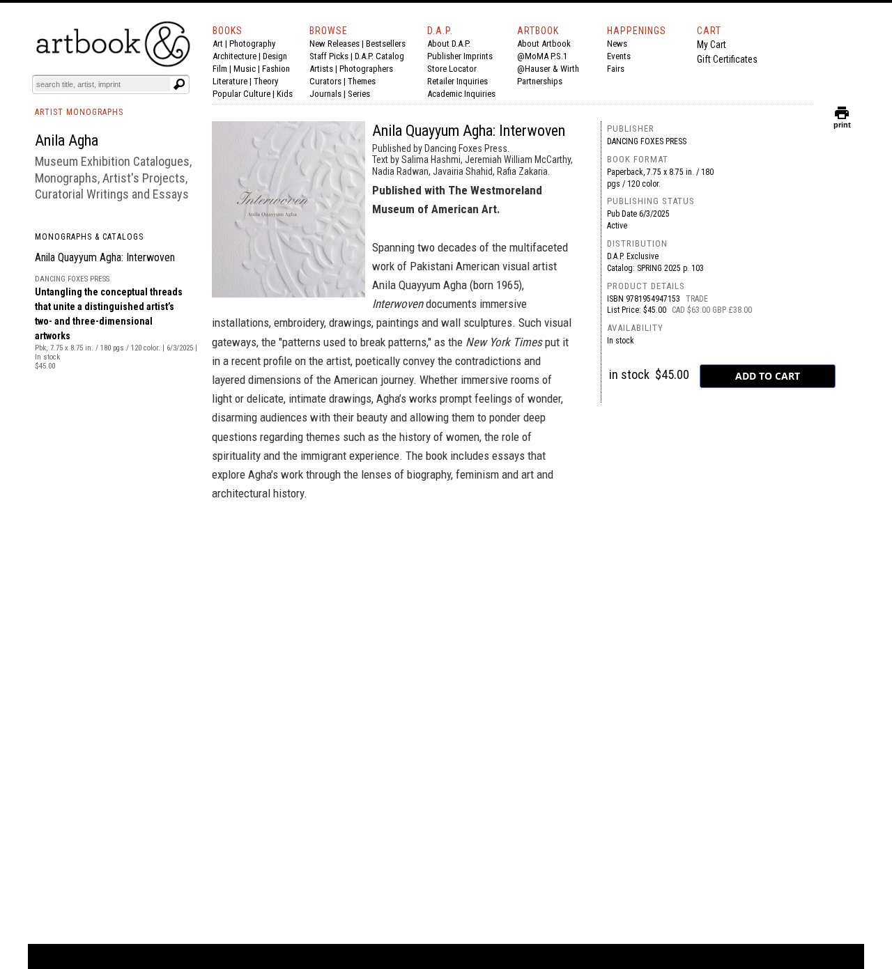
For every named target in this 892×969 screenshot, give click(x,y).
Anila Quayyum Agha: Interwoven (105, 257)
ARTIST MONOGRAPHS (79, 112)
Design (275, 56)
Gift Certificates (727, 59)
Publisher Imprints (460, 56)
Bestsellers (386, 43)
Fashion (276, 68)
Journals (325, 93)
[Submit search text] (179, 84)
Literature (230, 81)
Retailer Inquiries (457, 81)
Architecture (234, 56)
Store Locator (452, 68)
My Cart (711, 44)
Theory (266, 81)
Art (218, 43)
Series (359, 93)
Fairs (615, 68)
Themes (362, 81)
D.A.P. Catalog (379, 56)
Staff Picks (328, 56)
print (842, 121)
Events (619, 56)
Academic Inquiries (461, 93)
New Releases (334, 43)
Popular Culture (241, 93)
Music (244, 68)
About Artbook (544, 43)
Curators (325, 81)
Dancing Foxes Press (646, 141)
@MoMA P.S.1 (542, 56)
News (617, 43)
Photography (252, 43)
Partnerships (539, 81)
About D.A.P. (448, 43)
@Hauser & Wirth (548, 68)
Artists (321, 68)
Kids (285, 93)
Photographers (366, 68)
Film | (223, 68)
